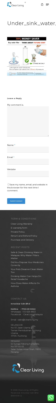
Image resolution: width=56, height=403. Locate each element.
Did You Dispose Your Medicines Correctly (27, 263)
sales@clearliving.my (27, 319)
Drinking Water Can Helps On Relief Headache (26, 277)
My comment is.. (15, 105)
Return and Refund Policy (24, 236)
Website (11, 169)
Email (10, 157)
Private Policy (18, 232)
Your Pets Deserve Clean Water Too (27, 270)
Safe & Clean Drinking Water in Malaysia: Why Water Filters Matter (26, 255)
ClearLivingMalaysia (33, 314)
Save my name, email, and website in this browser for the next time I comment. (27, 187)
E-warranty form (19, 228)
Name (11, 145)
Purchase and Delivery (22, 240)
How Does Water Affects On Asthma (25, 284)
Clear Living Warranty (21, 224)
